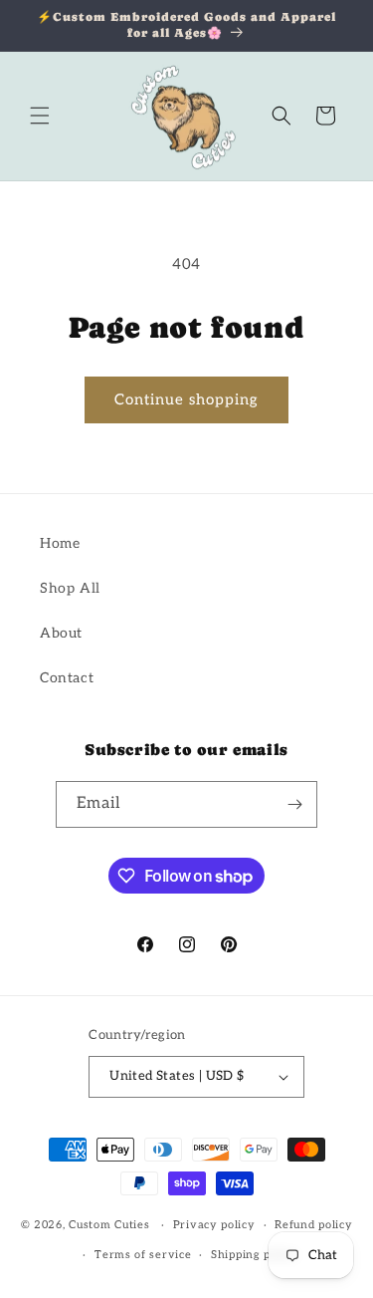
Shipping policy (254, 1254)
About (61, 633)
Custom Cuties (109, 1224)
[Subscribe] (294, 804)
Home (60, 543)
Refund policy (313, 1224)
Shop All (70, 588)
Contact (66, 677)
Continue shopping (186, 399)
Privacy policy (214, 1224)
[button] (40, 115)
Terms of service (142, 1254)
